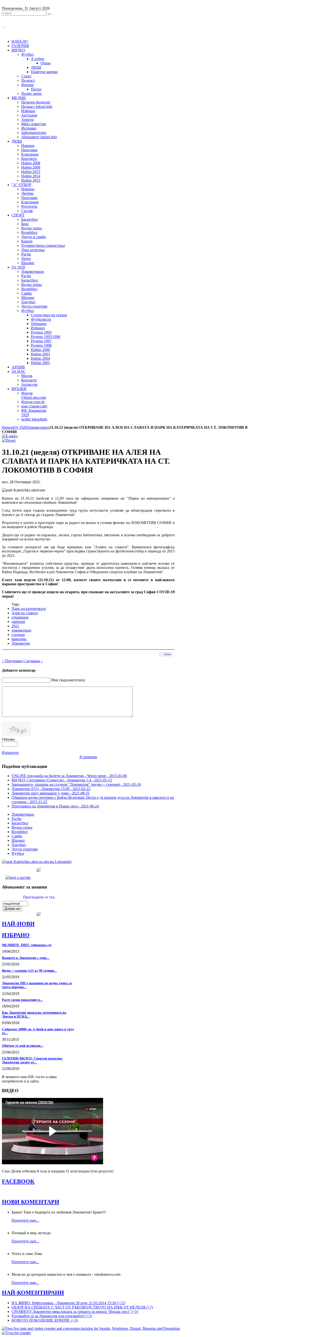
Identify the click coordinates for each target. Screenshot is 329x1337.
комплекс (19, 639)
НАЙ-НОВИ (18, 924)
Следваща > (33, 661)
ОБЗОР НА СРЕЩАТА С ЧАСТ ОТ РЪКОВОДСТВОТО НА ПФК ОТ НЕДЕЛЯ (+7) (82, 1307)
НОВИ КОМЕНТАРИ (30, 1202)
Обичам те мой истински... (22, 1046)
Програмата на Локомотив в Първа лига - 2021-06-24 (55, 806)
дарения (18, 622)
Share (167, 654)
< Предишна (12, 661)
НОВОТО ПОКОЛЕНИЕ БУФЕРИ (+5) (45, 1320)
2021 (15, 626)
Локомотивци (38, 427)
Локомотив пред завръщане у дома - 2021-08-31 (51, 793)
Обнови (8, 739)
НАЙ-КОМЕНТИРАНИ (33, 1292)
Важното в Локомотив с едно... (25, 958)
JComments (88, 757)
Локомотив (21, 643)
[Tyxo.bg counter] (16, 1333)
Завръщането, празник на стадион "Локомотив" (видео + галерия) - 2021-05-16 (76, 784)
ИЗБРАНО (16, 935)
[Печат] (9, 440)
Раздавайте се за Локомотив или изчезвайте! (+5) (52, 1316)
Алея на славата (25, 613)
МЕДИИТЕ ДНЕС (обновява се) (27, 945)
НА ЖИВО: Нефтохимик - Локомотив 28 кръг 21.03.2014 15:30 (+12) (68, 1303)
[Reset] (49, 14)
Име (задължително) (68, 680)
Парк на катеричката (29, 608)
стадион (18, 635)
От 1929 (20, 427)
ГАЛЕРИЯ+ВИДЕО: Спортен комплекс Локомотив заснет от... (32, 1060)
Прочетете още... (25, 1220)
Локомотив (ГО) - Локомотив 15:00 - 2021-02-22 (51, 789)
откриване (20, 617)
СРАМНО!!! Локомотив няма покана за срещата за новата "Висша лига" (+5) (75, 1311)
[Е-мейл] (10, 436)
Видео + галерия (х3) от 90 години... (29, 970)
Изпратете (10, 753)
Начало (8, 427)
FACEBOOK (18, 1181)
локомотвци (21, 630)
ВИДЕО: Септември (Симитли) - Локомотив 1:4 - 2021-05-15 (62, 780)
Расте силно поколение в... (22, 1000)
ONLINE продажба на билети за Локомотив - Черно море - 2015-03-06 (69, 776)
